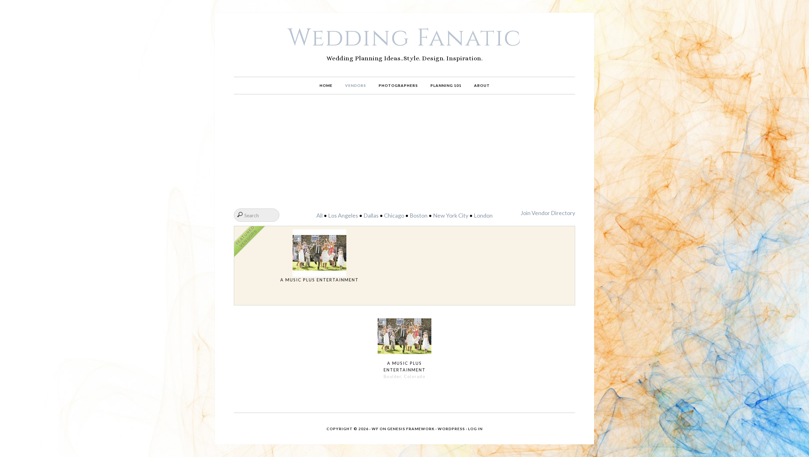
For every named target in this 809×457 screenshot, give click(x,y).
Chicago (394, 215)
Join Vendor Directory (547, 212)
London (483, 215)
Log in (475, 428)
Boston (419, 215)
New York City (450, 215)
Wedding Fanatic (405, 38)
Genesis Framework (411, 428)
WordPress (451, 428)
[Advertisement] (404, 151)
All (319, 215)
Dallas (371, 215)
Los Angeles (343, 215)
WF (375, 428)
